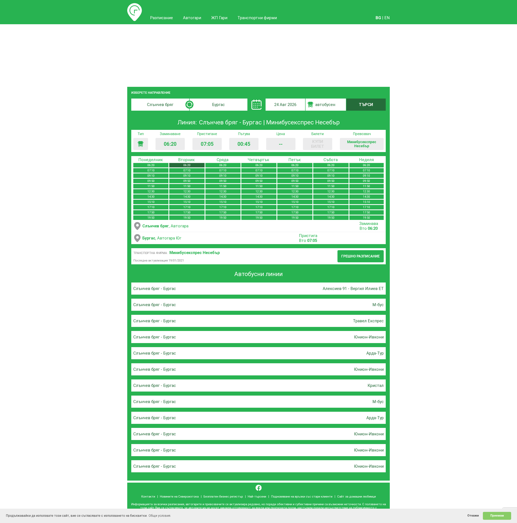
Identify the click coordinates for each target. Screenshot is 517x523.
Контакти (148, 496)
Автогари (192, 17)
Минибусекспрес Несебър (194, 252)
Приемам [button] (497, 515)
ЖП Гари (219, 17)
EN (387, 17)
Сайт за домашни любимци (356, 496)
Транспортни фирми (257, 17)
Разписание (134, 5)
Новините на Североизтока (179, 496)
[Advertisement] (258, 54)
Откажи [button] (473, 515)
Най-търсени (257, 496)
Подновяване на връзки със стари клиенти (301, 496)
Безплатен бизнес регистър (223, 496)
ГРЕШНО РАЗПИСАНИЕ (360, 256)
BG (378, 17)
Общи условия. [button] (160, 516)
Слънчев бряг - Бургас (154, 288)
